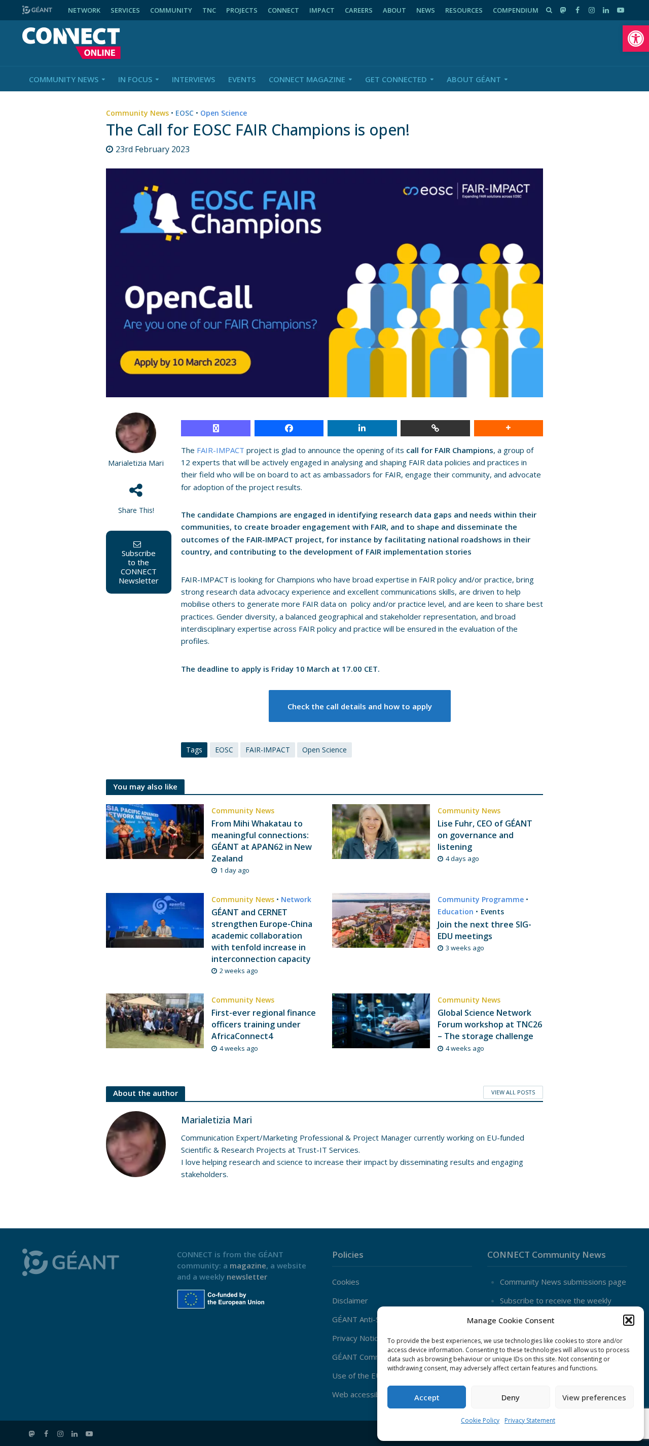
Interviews (193, 79)
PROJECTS (242, 10)
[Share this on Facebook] (289, 428)
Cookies (345, 1282)
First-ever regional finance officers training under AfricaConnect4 (263, 1024)
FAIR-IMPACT (220, 450)
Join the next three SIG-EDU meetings (484, 930)
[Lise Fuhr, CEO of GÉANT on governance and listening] (381, 830)
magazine (248, 1265)
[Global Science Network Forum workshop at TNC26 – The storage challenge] (381, 1020)
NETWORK (84, 10)
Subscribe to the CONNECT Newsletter (139, 567)
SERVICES (125, 10)
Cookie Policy (480, 1420)
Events (242, 79)
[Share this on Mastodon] (215, 428)
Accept (427, 1397)
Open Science (223, 113)
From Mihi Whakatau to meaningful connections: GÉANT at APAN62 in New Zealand (261, 841)
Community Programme (481, 899)
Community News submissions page (563, 1282)
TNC (209, 10)
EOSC (184, 113)
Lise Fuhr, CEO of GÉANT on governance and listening (485, 835)
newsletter (247, 1276)
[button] (636, 38)
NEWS (425, 10)
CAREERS (359, 10)
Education (456, 911)
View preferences (594, 1397)
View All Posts (513, 1092)
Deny (510, 1397)
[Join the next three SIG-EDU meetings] (381, 919)
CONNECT (283, 10)
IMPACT (322, 10)
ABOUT (394, 10)
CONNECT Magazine (307, 79)
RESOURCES (464, 10)
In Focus (135, 79)
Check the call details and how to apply (359, 706)
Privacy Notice (357, 1338)
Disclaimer (350, 1300)
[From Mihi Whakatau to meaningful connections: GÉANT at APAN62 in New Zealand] (155, 830)
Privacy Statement (529, 1420)
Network (296, 899)
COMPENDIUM (515, 10)
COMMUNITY (171, 10)
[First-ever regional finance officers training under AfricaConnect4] (155, 1020)
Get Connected (396, 79)
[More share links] (509, 428)
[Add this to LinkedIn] (362, 428)
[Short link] (435, 428)
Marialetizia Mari (136, 463)
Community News (63, 79)
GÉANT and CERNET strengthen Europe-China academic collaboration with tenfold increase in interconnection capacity (261, 936)
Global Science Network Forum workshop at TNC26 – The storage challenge (490, 1024)
